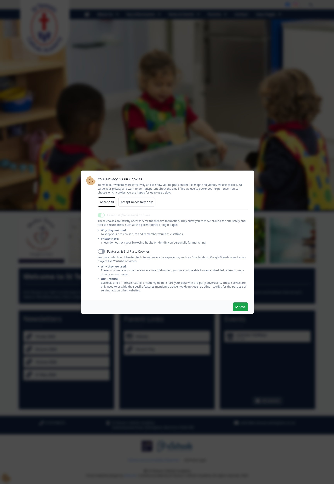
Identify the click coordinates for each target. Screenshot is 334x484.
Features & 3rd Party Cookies (128, 251)
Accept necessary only (136, 202)
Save (242, 307)
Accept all (107, 202)
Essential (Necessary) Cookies (128, 215)
